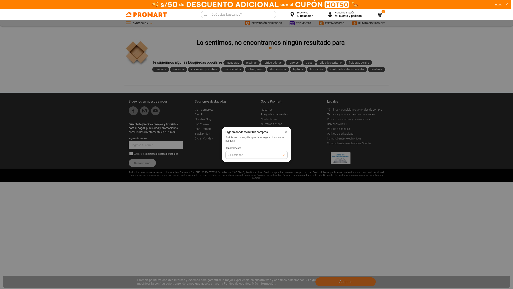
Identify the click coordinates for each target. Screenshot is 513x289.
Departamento (233, 148)
